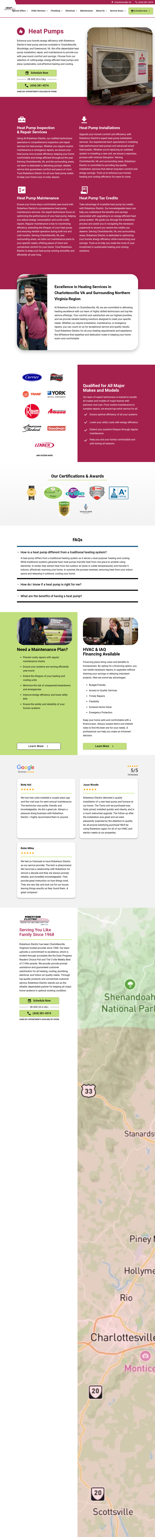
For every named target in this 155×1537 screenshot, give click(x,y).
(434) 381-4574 (145, 2)
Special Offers (19, 11)
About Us (100, 11)
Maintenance (86, 11)
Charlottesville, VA (122, 2)
